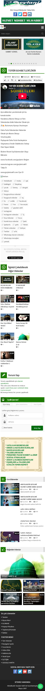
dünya (6, 191)
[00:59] (10, 500)
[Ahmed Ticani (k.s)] (11, 586)
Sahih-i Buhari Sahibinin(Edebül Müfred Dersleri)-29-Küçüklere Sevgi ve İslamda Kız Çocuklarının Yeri (32, 534)
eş (23, 198)
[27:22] (10, 488)
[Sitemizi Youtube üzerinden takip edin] (25, 14)
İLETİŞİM (5, 659)
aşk (27, 181)
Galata (6, 208)
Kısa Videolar (9, 218)
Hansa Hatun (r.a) (21, 343)
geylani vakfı (18, 208)
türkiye (22, 228)
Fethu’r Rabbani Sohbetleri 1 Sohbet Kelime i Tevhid (7, 362)
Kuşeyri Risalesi (8, 626)
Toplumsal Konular (9, 630)
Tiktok (25, 225)
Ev (5, 201)
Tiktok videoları (10, 228)
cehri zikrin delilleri (27, 509)
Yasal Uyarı (6, 656)
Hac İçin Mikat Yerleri (6, 324)
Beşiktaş (18, 184)
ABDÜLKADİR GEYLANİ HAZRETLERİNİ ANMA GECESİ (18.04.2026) (31, 498)
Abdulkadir (8, 181)
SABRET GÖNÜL (12, 52)
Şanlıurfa (7, 225)
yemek (6, 241)
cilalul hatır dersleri (28, 521)
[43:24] (10, 536)
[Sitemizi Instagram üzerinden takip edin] (30, 14)
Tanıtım (5, 617)
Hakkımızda (6, 653)
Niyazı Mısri (6, 620)
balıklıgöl (7, 184)
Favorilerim (6, 647)
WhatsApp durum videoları (14, 235)
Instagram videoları (11, 214)
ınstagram (8, 211)
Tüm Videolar (7, 641)
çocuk (6, 187)
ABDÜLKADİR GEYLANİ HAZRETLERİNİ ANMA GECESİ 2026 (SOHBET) (31, 485)
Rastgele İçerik (8, 644)
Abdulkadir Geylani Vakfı (16, 686)
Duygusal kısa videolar (12, 194)
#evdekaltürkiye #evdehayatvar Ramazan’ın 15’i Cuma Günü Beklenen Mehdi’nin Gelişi (22, 305)
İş (23, 214)
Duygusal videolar (10, 198)
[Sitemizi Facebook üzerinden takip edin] (15, 14)
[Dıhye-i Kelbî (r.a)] (22, 566)
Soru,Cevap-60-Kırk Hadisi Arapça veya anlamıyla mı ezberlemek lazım (23, 324)
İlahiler (4, 633)
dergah (25, 187)
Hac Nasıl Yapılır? (7, 342)
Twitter (6, 231)
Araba (19, 181)
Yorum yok (26, 77)
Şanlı (24, 221)
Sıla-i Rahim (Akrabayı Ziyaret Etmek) (7, 305)
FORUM (8, 77)
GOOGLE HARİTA (8, 663)
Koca (20, 218)
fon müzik (24, 204)
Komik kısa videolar (11, 221)
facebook (22, 201)
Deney (15, 187)
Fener (6, 204)
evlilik (12, 201)
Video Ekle (6, 650)
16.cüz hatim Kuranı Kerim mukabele (33, 53)
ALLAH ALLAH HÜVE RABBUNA (6, 286)
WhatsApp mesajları (11, 238)
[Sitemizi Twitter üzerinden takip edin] (20, 14)
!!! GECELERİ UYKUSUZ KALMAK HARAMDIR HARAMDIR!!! (21, 286)
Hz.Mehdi (5, 623)
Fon (14, 204)
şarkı (16, 225)
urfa (15, 231)
